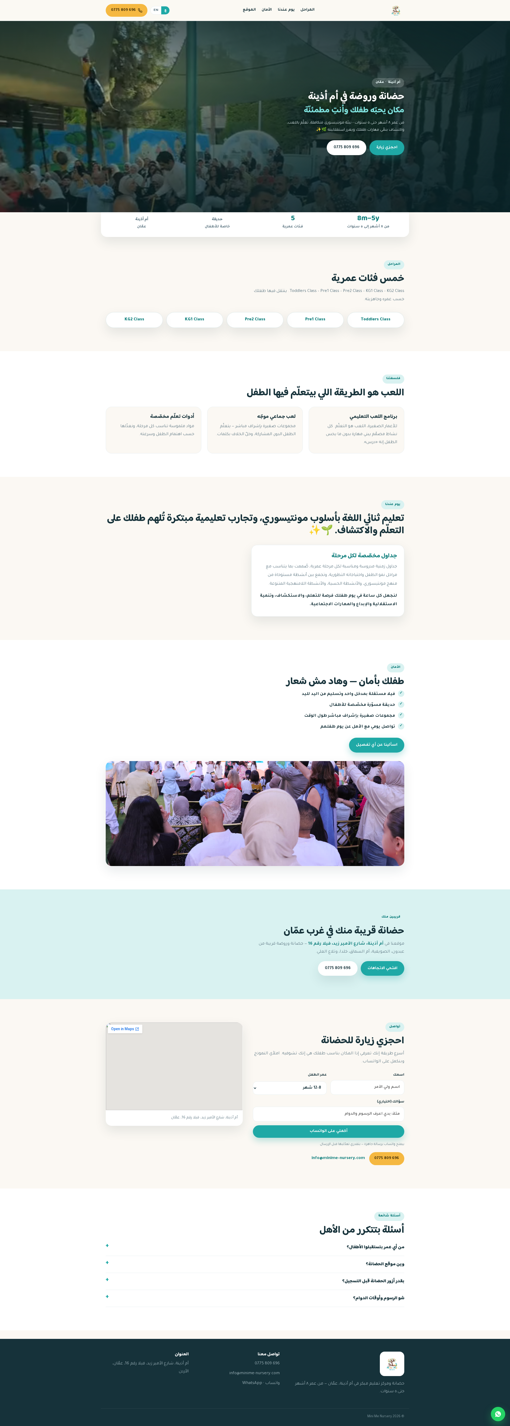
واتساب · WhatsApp (261, 1383)
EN (156, 10)
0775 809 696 (346, 148)
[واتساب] (498, 1414)
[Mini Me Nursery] (396, 10)
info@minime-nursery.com (338, 1158)
